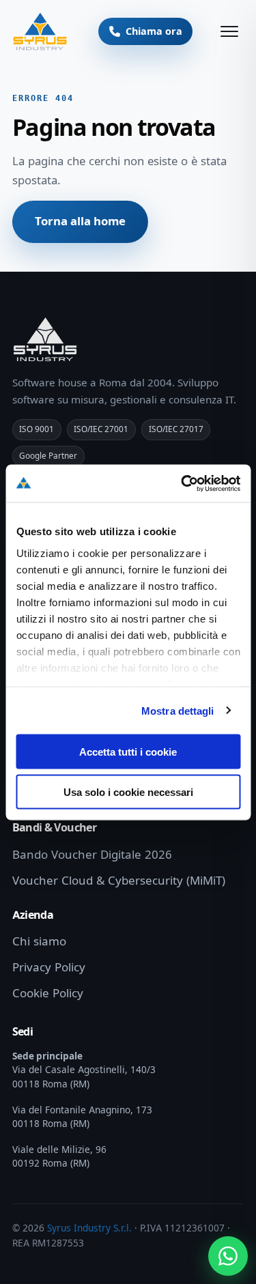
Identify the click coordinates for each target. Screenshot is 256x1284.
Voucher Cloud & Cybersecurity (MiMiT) (118, 880)
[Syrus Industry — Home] (40, 31)
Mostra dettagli (177, 710)
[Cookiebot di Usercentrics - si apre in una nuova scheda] (182, 483)
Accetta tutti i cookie (128, 752)
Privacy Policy (48, 967)
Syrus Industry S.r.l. (89, 1228)
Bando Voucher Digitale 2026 (92, 854)
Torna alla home (80, 221)
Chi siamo (39, 941)
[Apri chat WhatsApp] (228, 1256)
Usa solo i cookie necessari (128, 791)
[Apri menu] (229, 31)
